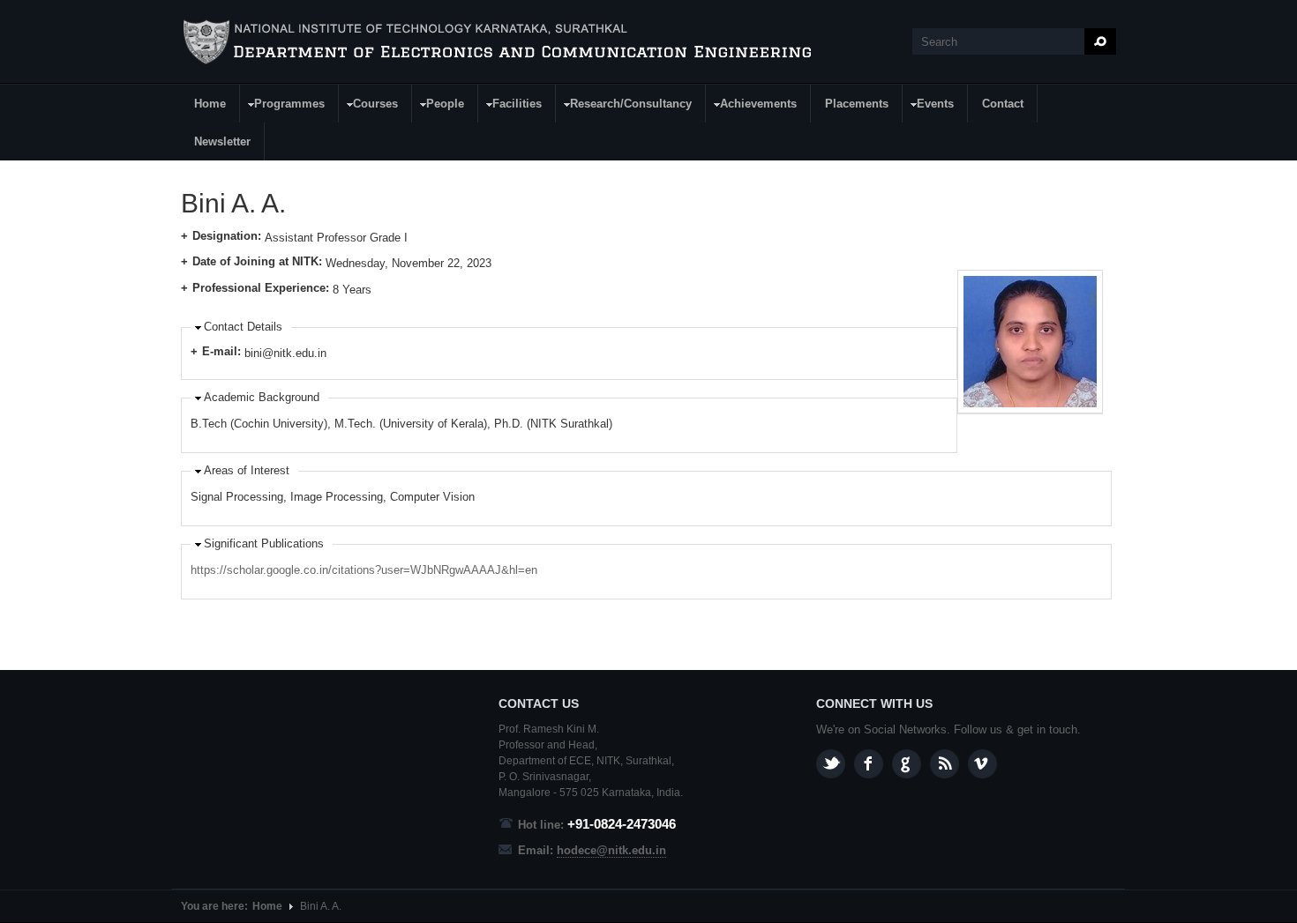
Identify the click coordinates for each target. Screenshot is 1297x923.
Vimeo (982, 763)
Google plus (906, 763)
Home (210, 103)
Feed (944, 763)
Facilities (510, 106)
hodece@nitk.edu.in (611, 850)
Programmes (283, 106)
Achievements (752, 106)
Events (928, 106)
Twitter (830, 763)
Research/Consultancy (624, 106)
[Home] (498, 42)
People (438, 106)
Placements (856, 103)
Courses (369, 106)
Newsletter (222, 141)
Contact (1002, 103)
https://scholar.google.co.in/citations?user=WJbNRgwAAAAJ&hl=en (364, 570)
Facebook (868, 763)
